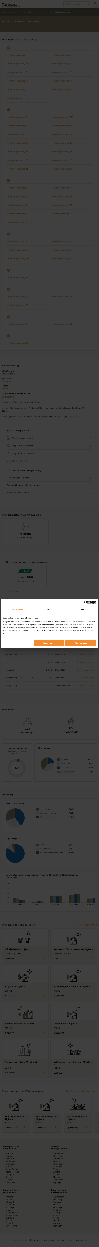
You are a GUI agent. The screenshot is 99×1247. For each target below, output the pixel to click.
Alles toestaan (81, 643)
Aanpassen (47, 643)
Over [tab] (82, 609)
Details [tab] (50, 609)
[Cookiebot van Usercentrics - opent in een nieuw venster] (85, 602)
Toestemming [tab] (17, 609)
